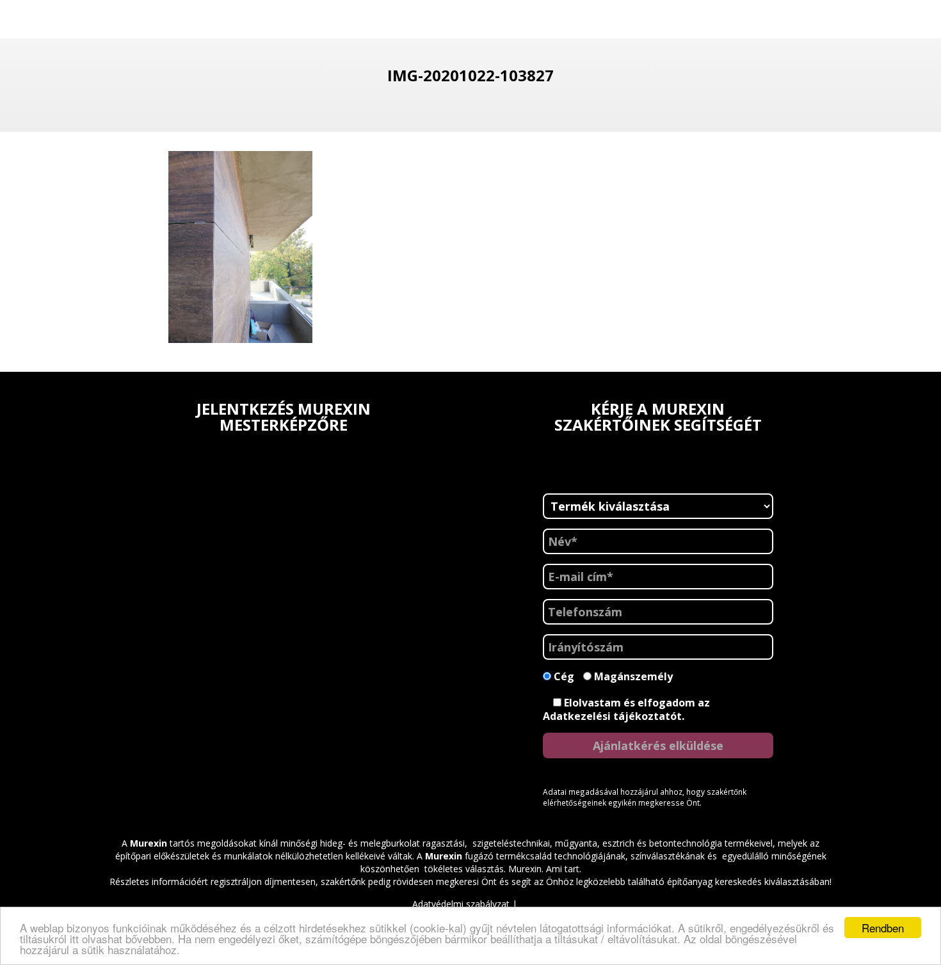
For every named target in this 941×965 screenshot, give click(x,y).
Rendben (883, 928)
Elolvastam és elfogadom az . (626, 709)
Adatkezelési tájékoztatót (612, 716)
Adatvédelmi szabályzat (461, 904)
